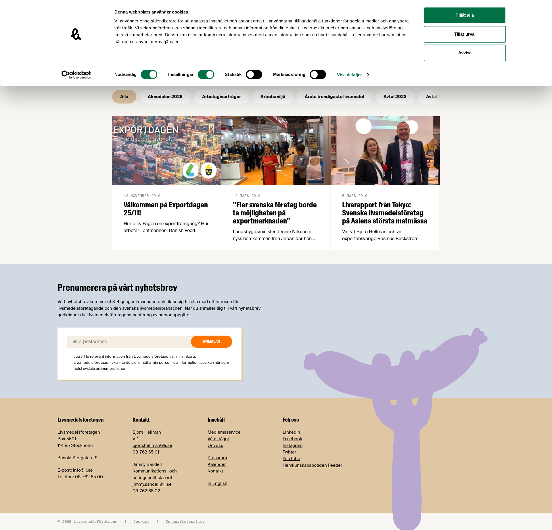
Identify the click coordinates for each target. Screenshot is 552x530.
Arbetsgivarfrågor (221, 97)
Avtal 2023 (395, 97)
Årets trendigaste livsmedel (334, 97)
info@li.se (83, 470)
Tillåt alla (465, 15)
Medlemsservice (224, 432)
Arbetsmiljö (272, 97)
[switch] (206, 74)
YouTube (291, 459)
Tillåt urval (465, 34)
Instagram (292, 445)
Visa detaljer (349, 74)
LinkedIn (291, 432)
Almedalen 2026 (165, 97)
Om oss (215, 445)
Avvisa (465, 52)
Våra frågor (218, 439)
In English (217, 483)
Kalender (217, 464)
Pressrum (217, 458)
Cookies (141, 521)
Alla (124, 97)
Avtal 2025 (437, 97)
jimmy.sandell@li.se (152, 484)
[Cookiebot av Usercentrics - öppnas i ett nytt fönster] (76, 74)
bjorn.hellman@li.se (152, 445)
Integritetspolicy (185, 521)
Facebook (292, 439)
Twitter (289, 452)
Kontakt (215, 471)
